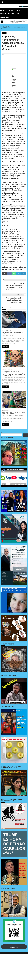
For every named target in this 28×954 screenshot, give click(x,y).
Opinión (8, 351)
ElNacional (11, 13)
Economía (9, 392)
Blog (18, 13)
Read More (5, 346)
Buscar (2, 432)
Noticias (2, 10)
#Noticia (4, 33)
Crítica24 (3, 13)
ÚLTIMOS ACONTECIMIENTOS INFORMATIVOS (14, 946)
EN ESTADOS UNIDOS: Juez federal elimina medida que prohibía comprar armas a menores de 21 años (13, 334)
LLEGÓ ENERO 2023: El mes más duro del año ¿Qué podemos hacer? (13, 412)
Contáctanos (4, 17)
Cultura (11, 10)
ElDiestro (19, 10)
